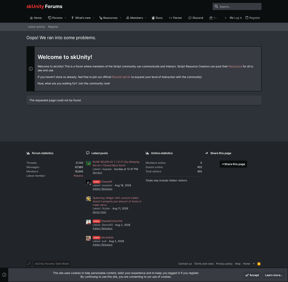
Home (246, 263)
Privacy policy (224, 263)
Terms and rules (204, 263)
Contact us (185, 263)
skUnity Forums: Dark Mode (52, 263)
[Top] (253, 264)
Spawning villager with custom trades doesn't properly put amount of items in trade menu (117, 201)
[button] (65, 17)
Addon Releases (102, 188)
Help (238, 263)
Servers (97, 172)
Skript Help (99, 212)
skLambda (103, 237)
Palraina (78, 175)
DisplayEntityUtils (107, 220)
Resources (235, 66)
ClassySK (102, 181)
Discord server (121, 77)
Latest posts (99, 153)
